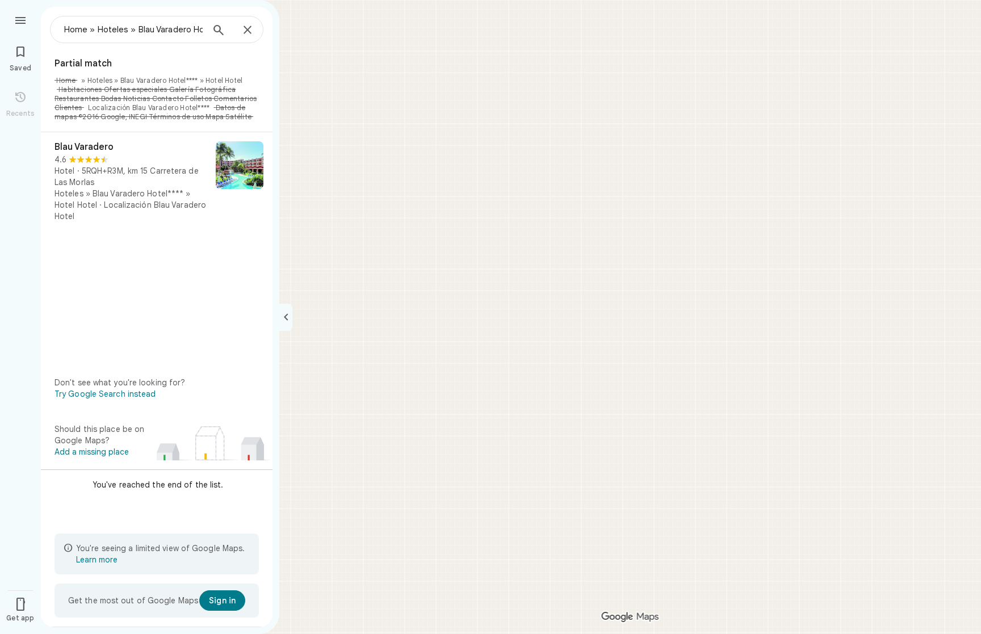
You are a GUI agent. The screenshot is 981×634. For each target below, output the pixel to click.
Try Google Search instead (105, 394)
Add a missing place (91, 452)
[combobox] (133, 29)
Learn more (97, 560)
